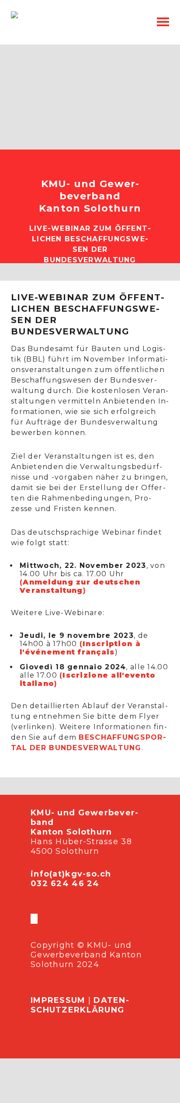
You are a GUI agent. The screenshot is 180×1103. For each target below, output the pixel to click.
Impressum (58, 1000)
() (80, 586)
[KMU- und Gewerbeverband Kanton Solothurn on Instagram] (35, 919)
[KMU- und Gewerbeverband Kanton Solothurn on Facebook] (31, 919)
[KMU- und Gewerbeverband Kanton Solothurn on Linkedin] (37, 919)
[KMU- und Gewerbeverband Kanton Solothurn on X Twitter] (33, 919)
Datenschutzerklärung (80, 1005)
